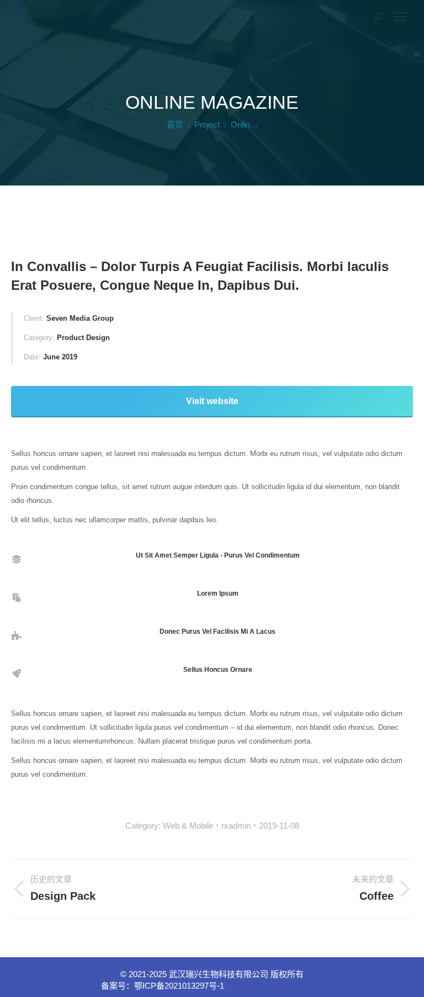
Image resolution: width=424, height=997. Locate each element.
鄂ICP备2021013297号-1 (179, 985)
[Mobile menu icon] (400, 16)
